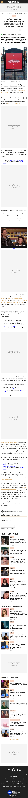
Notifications (6, 786)
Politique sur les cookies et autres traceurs (13, 778)
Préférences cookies (20, 786)
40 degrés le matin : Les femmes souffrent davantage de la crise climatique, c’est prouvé (18, 636)
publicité (19, 523)
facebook (17, 526)
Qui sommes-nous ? (21, 774)
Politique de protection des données (13, 781)
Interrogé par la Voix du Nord (9, 442)
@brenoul (5, 464)
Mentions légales (13, 776)
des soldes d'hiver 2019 (13, 103)
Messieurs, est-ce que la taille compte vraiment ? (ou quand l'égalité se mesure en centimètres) (17, 646)
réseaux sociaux (4, 528)
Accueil (2, 13)
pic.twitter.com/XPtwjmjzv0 (9, 389)
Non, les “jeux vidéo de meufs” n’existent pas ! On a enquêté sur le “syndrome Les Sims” (18, 684)
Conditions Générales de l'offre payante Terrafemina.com (13, 783)
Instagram (12, 528)
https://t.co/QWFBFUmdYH (9, 326)
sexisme (7, 523)
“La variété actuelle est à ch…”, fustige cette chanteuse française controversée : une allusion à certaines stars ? (18, 573)
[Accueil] (13, 2)
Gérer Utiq (12, 786)
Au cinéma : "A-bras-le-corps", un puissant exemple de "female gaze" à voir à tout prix (18, 552)
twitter (11, 526)
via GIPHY (14, 248)
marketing (13, 523)
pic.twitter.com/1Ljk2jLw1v (16, 160)
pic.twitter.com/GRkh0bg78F (10, 466)
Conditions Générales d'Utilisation (8, 774)
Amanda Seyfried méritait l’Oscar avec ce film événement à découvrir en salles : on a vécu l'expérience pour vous (18, 562)
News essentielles (5, 526)
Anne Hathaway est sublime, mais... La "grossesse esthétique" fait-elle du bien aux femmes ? (18, 714)
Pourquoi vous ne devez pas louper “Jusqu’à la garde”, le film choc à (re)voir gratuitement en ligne (18, 542)
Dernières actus (7, 13)
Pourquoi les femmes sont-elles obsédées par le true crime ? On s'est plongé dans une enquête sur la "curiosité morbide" (18, 626)
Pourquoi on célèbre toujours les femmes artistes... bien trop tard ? (18, 705)
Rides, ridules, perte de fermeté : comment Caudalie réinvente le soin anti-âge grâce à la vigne (18, 724)
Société (12, 13)
